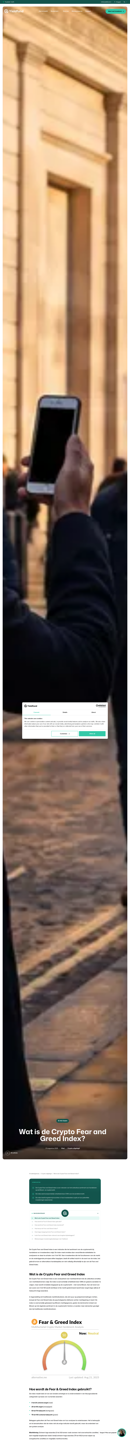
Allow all (92, 733)
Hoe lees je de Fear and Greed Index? (46, 1228)
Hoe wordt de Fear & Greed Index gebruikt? (48, 1221)
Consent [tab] (36, 712)
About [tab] (93, 712)
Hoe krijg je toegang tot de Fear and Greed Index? (50, 1232)
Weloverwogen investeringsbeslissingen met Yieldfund (51, 1239)
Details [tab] (65, 712)
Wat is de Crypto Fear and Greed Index (47, 1218)
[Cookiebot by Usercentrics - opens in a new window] (97, 706)
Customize (63, 733)
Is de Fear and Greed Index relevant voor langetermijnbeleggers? (55, 1235)
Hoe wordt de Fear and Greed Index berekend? (49, 1225)
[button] (125, 2)
